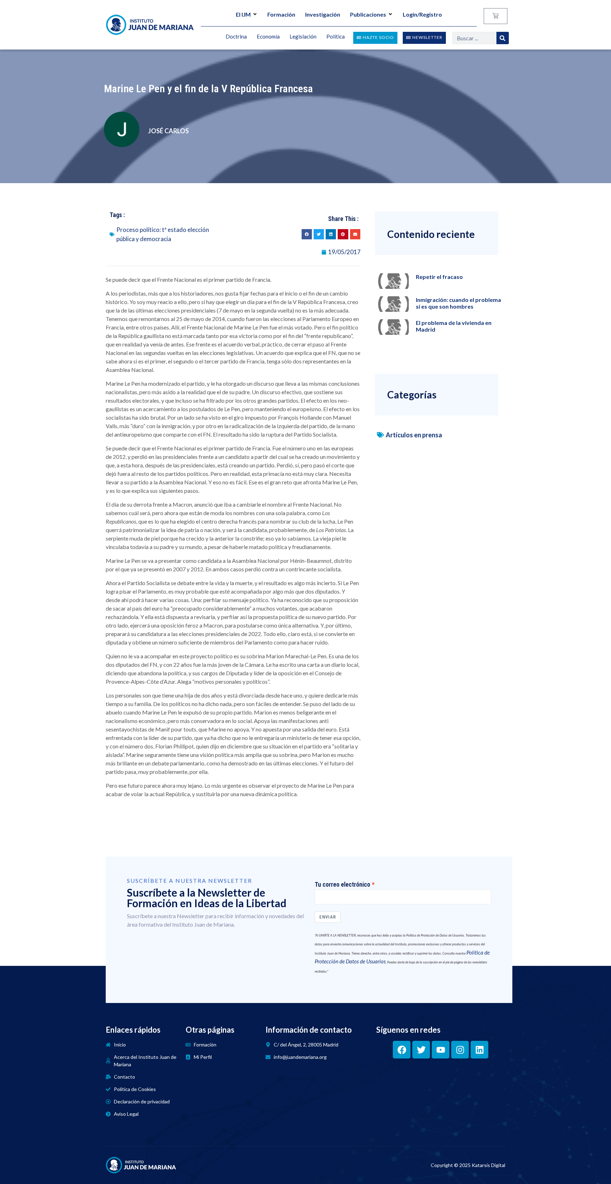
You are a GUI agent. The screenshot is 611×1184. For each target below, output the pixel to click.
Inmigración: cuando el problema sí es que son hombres (458, 303)
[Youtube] (440, 1049)
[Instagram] (460, 1049)
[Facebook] (402, 1049)
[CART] (495, 16)
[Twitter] (421, 1049)
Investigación (322, 14)
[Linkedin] (479, 1049)
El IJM (243, 14)
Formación (281, 14)
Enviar (327, 917)
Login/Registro (422, 14)
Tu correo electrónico (342, 884)
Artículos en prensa (414, 435)
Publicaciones (368, 14)
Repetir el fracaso (439, 276)
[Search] (502, 38)
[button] (307, 234)
